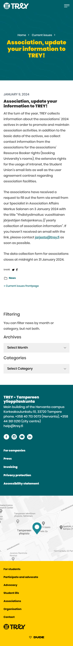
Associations (12, 601)
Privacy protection (17, 475)
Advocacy (10, 585)
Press (8, 458)
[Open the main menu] (67, 6)
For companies (14, 450)
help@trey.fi (13, 426)
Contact (9, 617)
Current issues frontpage (22, 286)
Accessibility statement (21, 483)
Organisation (12, 609)
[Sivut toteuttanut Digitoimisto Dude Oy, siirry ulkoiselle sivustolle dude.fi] (36, 637)
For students (12, 569)
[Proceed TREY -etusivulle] (15, 628)
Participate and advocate (21, 577)
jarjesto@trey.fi (47, 237)
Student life (11, 593)
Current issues (42, 35)
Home (22, 35)
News (12, 278)
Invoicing (11, 467)
